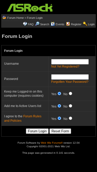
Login (91, 24)
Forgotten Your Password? (69, 82)
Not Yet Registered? (65, 66)
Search (44, 24)
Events (60, 24)
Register (76, 24)
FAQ (31, 24)
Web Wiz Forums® (52, 142)
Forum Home (15, 17)
